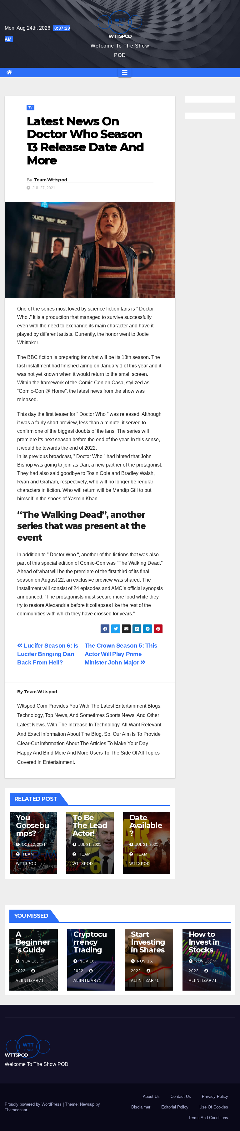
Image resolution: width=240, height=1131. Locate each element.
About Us (151, 1096)
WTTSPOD (119, 36)
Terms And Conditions (208, 1117)
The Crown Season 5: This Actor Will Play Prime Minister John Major (121, 654)
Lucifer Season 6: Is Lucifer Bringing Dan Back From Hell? (47, 654)
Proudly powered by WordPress (34, 1104)
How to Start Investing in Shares (148, 938)
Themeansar (16, 1110)
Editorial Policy (174, 1107)
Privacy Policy (215, 1096)
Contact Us (181, 1096)
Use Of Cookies (213, 1107)
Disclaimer (140, 1107)
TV (30, 107)
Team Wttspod (50, 180)
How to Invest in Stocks (204, 942)
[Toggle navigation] (125, 72)
